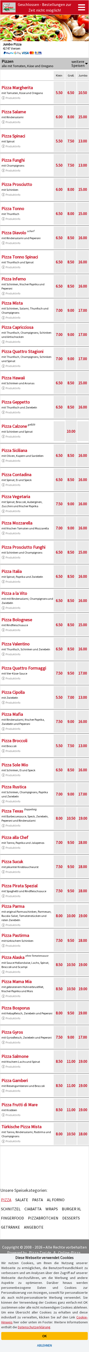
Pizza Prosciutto (16, 184)
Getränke (10, 1227)
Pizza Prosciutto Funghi (23, 547)
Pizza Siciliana (14, 450)
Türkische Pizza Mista (21, 1126)
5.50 (59, 92)
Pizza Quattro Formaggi (23, 668)
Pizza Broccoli (14, 740)
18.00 (82, 842)
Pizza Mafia (12, 714)
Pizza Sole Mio (14, 765)
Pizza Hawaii (13, 378)
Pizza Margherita (17, 87)
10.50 (82, 92)
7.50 (70, 140)
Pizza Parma (12, 906)
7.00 (59, 310)
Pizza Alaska (12, 957)
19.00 (83, 818)
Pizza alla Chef (14, 837)
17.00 (82, 310)
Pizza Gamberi (14, 1080)
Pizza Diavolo (13, 232)
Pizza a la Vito (14, 593)
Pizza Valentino (15, 644)
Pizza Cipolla (13, 692)
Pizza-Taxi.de (40, 1252)
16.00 (82, 237)
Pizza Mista (12, 303)
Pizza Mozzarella (16, 523)
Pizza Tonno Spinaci (19, 257)
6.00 (59, 116)
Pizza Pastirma (15, 935)
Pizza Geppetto (15, 402)
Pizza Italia (11, 571)
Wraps (51, 1208)
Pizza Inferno (13, 279)
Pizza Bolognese (16, 619)
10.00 (71, 431)
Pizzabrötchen (43, 1218)
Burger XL (71, 1208)
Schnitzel (11, 1208)
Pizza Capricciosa (17, 327)
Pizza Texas (12, 811)
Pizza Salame (13, 112)
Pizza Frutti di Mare (19, 1104)
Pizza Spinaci (13, 136)
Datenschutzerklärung (34, 1327)
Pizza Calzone (14, 426)
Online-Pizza (69, 1252)
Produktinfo (13, 98)
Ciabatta (33, 1208)
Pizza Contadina (16, 474)
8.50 (70, 237)
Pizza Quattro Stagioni (22, 351)
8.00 (70, 116)
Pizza (6, 1199)
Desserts (71, 1218)
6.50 (70, 92)
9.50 (70, 673)
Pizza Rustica (13, 787)
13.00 (82, 140)
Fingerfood (12, 1218)
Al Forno (56, 1199)
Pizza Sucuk (12, 861)
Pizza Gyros (12, 1032)
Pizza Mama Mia (16, 981)
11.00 (71, 1061)
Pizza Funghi (13, 160)
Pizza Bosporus (15, 1008)
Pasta (37, 1199)
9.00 (70, 310)
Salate (21, 1199)
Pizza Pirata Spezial (19, 885)
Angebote (34, 1227)
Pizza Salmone (14, 1056)
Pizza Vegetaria (15, 496)
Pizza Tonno (12, 208)
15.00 (82, 116)
